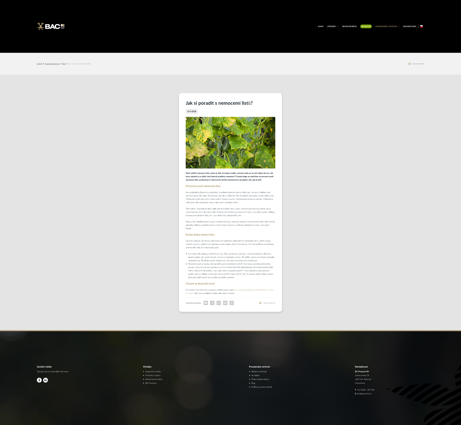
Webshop (366, 26)
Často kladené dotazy (260, 379)
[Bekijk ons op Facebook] (39, 380)
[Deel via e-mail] (206, 303)
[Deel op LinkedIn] (225, 303)
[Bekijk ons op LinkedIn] (45, 380)
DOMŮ (321, 26)
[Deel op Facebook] (212, 303)
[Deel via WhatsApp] (232, 303)
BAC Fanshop (151, 383)
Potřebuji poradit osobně (261, 387)
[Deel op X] (219, 303)
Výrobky (331, 26)
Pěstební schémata (259, 371)
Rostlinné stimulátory (154, 379)
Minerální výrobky (153, 375)
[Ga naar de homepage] (51, 26)
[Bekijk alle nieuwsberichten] (409, 63)
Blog (63, 64)
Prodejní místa (349, 26)
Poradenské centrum (386, 26)
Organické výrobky (153, 371)
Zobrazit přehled (418, 64)
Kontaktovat (409, 26)
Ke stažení (255, 375)
